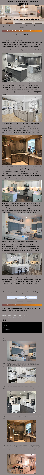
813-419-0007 (22, 35)
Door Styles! (11, 297)
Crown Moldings (24, 128)
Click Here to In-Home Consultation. (22, 31)
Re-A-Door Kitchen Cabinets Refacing (15, 315)
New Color (13, 48)
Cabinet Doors (30, 44)
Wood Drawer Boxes (34, 128)
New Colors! (21, 297)
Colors (6, 205)
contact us (20, 301)
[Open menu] (3, 3)
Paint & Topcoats (11, 243)
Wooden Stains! (31, 297)
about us (29, 301)
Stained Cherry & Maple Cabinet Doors (14, 244)
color (32, 207)
